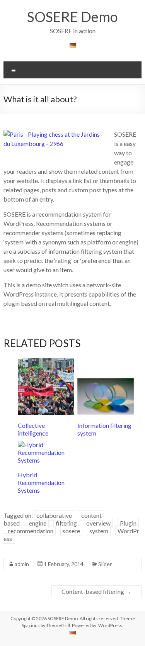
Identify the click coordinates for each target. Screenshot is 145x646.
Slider (105, 564)
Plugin (128, 523)
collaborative (54, 515)
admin (22, 564)
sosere (71, 530)
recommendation (30, 530)
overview (98, 523)
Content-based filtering (96, 591)
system (98, 530)
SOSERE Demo (72, 16)
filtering (66, 523)
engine (37, 523)
